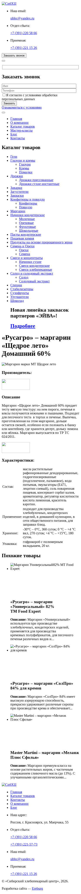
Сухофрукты (19, 293)
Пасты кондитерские (25, 234)
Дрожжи (16, 176)
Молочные (27, 219)
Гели (13, 156)
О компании (19, 122)
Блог (13, 134)
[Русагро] (16, 452)
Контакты (17, 138)
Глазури (25, 164)
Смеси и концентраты (26, 258)
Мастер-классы (21, 130)
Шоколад (17, 301)
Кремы (24, 168)
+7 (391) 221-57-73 (23, 844)
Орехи (24, 250)
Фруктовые (27, 227)
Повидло (25, 207)
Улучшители (19, 297)
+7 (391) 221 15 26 (23, 48)
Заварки (16, 188)
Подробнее (22, 326)
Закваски (17, 195)
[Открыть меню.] (3, 112)
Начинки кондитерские (27, 215)
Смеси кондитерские (34, 265)
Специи (16, 285)
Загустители (19, 191)
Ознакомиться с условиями (22, 107)
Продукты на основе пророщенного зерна (41, 242)
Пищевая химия (22, 238)
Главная (16, 119)
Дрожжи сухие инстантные (39, 184)
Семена (24, 254)
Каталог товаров (22, 126)
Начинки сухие (30, 262)
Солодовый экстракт (34, 281)
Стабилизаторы (21, 289)
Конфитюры (28, 203)
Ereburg (37, 888)
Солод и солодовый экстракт (31, 273)
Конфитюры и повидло (27, 199)
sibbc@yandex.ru (22, 18)
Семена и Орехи (22, 246)
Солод (23, 277)
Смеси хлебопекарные (35, 269)
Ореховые (26, 223)
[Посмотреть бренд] (16, 388)
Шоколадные (28, 230)
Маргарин (17, 211)
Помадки (25, 172)
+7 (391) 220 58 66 (23, 33)
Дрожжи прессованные (36, 180)
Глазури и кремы (22, 160)
